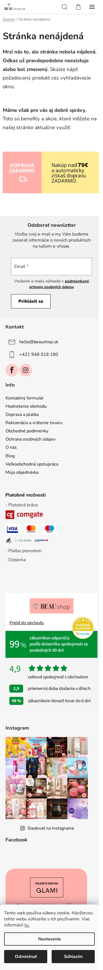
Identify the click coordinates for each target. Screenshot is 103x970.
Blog (10, 456)
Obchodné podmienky (26, 431)
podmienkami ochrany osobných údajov (59, 284)
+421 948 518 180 (38, 354)
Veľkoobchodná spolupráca (31, 464)
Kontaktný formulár (24, 398)
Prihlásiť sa (30, 301)
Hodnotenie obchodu (26, 406)
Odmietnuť (26, 957)
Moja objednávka (21, 472)
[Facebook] (11, 370)
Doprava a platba (22, 415)
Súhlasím (73, 957)
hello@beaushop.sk (38, 342)
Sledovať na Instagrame (50, 828)
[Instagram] (25, 370)
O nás (11, 447)
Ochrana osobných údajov (30, 439)
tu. (27, 925)
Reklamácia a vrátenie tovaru (33, 423)
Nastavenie (49, 939)
